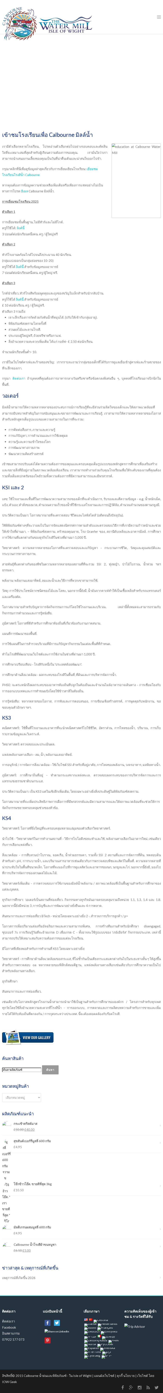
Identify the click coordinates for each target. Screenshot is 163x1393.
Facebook (9, 1327)
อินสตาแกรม (11, 1333)
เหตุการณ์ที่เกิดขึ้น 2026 (18, 1278)
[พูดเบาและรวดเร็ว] (156, 1387)
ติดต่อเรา (19, 378)
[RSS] (148, 1387)
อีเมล (24, 191)
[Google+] (131, 1387)
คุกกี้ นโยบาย (126, 1376)
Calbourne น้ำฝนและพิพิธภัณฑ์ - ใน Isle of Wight (58, 1376)
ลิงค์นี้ (20, 228)
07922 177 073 (13, 1339)
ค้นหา (50, 1069)
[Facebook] (122, 1387)
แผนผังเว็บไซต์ (104, 1376)
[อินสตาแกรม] (139, 1387)
